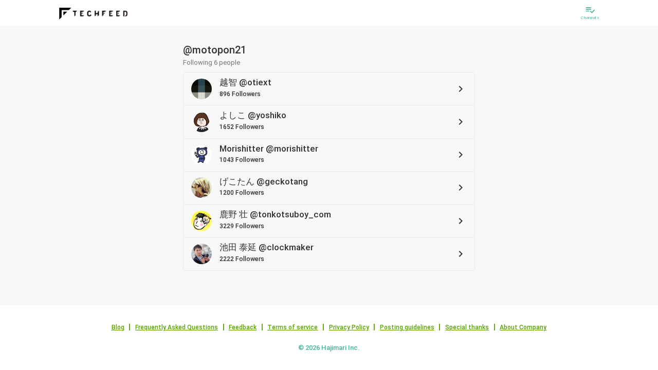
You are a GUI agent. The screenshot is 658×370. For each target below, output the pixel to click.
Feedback (243, 327)
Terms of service (292, 327)
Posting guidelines (407, 327)
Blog (118, 327)
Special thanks (467, 327)
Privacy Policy (349, 327)
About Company (523, 327)
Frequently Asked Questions (176, 327)
